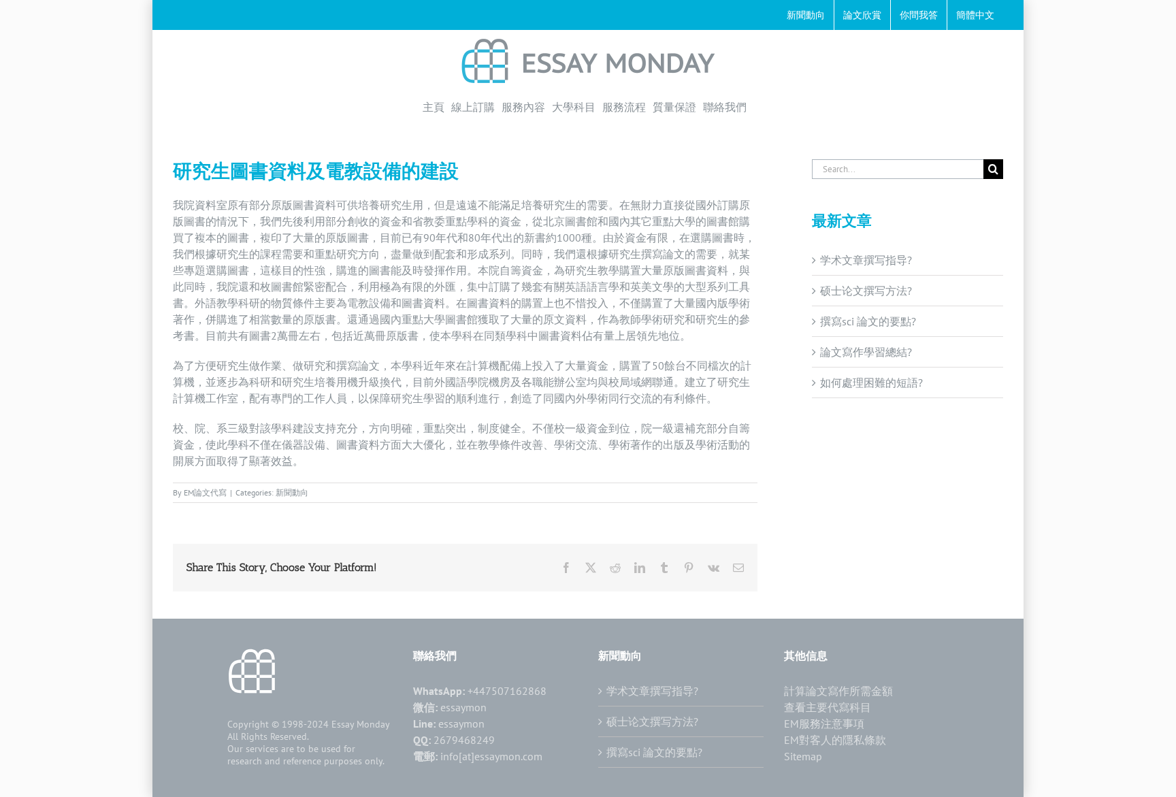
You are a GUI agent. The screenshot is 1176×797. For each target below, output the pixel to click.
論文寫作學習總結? (866, 352)
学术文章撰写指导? (866, 260)
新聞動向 (292, 492)
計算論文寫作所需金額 (838, 691)
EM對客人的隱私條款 (835, 740)
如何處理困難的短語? (871, 382)
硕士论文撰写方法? (866, 290)
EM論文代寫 (205, 492)
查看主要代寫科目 (827, 707)
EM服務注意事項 (824, 723)
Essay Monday (360, 724)
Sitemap (803, 756)
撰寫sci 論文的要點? (868, 321)
